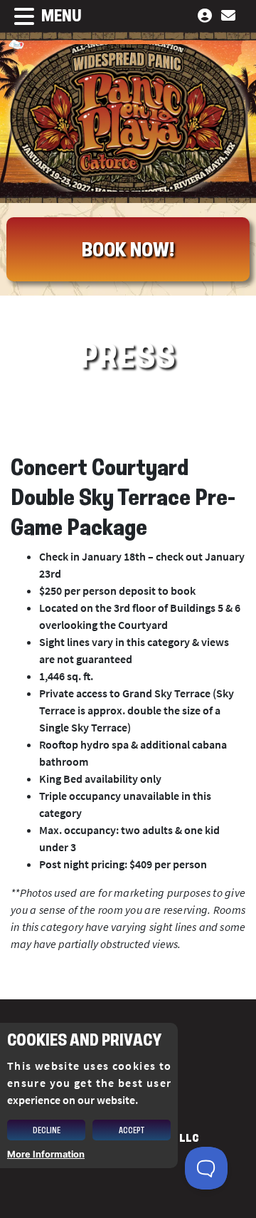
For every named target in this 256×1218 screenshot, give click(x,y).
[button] (41, 16)
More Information (46, 1154)
